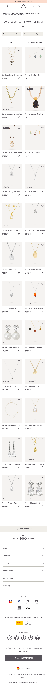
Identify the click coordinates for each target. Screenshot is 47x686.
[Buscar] (8, 6)
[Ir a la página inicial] (23, 6)
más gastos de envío (24, 674)
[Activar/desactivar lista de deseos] (19, 50)
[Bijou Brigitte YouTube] (37, 637)
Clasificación (35, 42)
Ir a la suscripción (23, 658)
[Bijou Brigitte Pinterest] (30, 637)
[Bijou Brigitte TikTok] (9, 637)
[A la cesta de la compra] (19, 78)
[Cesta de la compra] (44, 6)
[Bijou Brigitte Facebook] (23, 637)
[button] (33, 6)
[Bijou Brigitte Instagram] (16, 637)
